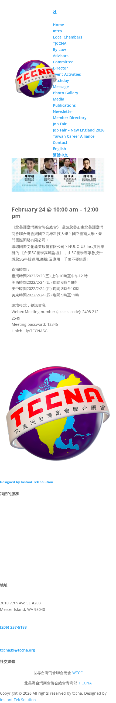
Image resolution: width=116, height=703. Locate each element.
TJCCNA (85, 682)
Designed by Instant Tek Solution (26, 482)
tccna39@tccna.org (17, 650)
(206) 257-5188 (13, 627)
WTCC (77, 672)
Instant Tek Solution (18, 699)
